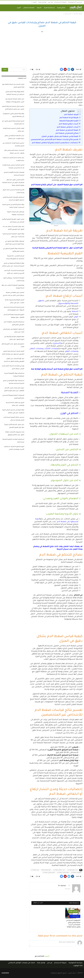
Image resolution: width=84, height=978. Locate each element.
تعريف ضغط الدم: (71, 115)
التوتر (76, 317)
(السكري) (57, 343)
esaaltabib (5, 973)
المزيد (34, 2)
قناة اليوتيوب (77, 966)
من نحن (50, 2)
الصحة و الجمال (28, 8)
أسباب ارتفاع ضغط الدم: (68, 124)
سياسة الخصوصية (75, 2)
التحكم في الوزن (69, 413)
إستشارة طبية (49, 8)
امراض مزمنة (73, 911)
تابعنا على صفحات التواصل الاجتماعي (21, 963)
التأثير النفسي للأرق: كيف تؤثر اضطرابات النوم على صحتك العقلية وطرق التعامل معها (13, 182)
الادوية (39, 8)
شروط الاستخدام (60, 2)
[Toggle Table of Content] (78, 111)
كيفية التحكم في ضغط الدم (67, 130)
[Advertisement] (42, 50)
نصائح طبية (61, 8)
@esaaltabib (39, 956)
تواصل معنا (42, 2)
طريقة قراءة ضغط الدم (69, 118)
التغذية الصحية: (69, 392)
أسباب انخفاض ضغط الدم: (67, 127)
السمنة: (74, 312)
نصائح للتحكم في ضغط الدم (67, 133)
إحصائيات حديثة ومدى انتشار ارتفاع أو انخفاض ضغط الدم (55, 143)
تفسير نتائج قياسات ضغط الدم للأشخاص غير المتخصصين (54, 140)
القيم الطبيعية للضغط (68, 121)
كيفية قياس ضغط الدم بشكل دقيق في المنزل (59, 136)
